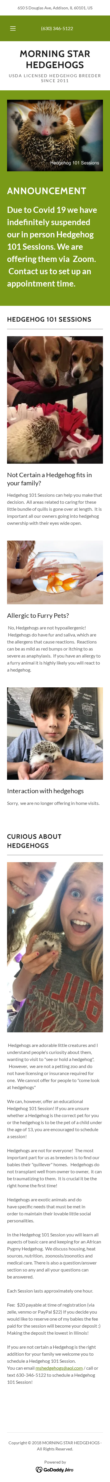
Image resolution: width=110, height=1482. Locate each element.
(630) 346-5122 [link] (57, 28)
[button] (13, 28)
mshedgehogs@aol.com (59, 1368)
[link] (55, 59)
